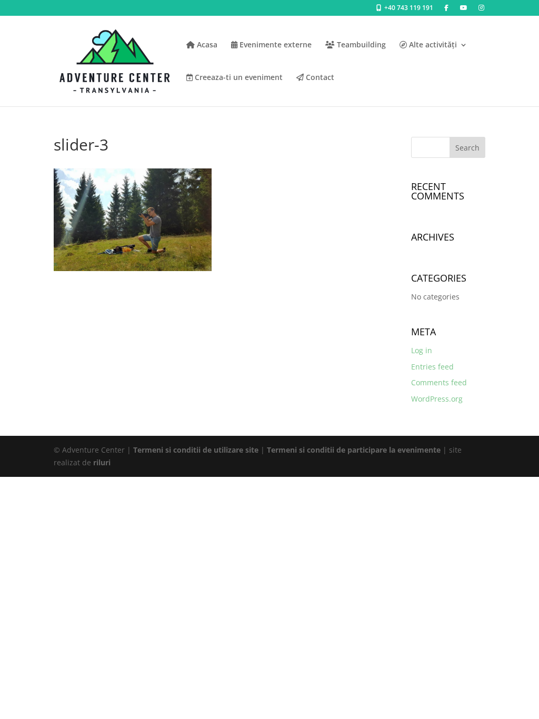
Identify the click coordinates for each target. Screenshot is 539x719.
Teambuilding (360, 45)
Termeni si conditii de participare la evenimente (354, 450)
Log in (421, 350)
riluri (102, 462)
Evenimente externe (274, 45)
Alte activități (432, 45)
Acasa (206, 45)
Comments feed (439, 382)
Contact (319, 78)
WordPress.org (437, 399)
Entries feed (432, 367)
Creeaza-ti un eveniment (238, 78)
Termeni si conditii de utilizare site (195, 450)
